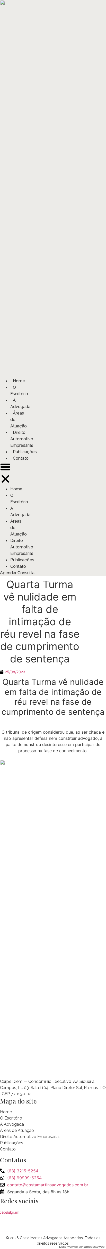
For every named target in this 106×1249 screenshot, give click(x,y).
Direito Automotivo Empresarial (21, 439)
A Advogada (20, 403)
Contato (21, 458)
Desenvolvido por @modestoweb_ (82, 1246)
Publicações (25, 451)
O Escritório (19, 390)
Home (19, 380)
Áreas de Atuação (17, 1130)
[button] (5, 473)
